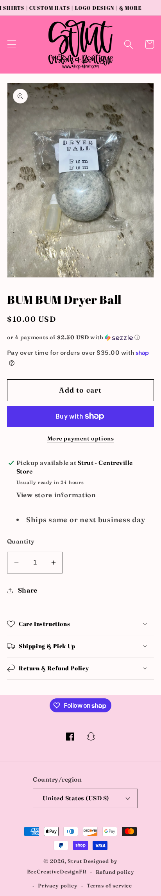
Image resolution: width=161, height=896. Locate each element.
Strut (75, 861)
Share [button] (28, 590)
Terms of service (109, 885)
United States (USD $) (76, 798)
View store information (56, 495)
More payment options (80, 438)
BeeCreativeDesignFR (57, 872)
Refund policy (115, 872)
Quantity (21, 541)
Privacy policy (58, 885)
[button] (12, 44)
